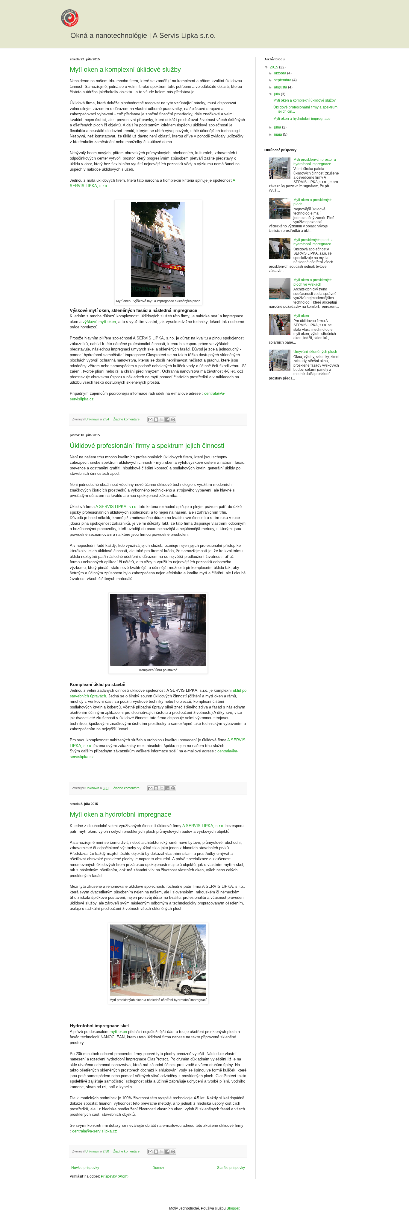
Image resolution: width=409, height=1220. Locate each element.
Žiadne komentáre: (127, 419)
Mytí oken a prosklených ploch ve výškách (313, 282)
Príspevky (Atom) (114, 1176)
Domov (158, 1168)
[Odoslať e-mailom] (150, 420)
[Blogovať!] (156, 420)
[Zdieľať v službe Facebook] (167, 420)
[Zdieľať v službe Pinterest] (173, 420)
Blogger (233, 1208)
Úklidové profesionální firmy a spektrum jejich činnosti (147, 445)
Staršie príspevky (231, 1168)
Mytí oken (301, 316)
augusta (281, 87)
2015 (274, 67)
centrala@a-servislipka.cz (94, 1131)
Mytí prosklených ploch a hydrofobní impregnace (313, 242)
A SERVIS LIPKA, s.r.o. (116, 506)
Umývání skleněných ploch (315, 352)
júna (278, 127)
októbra (280, 73)
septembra (283, 80)
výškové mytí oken (99, 321)
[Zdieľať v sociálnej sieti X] (162, 420)
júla (277, 94)
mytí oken (118, 1031)
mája (278, 134)
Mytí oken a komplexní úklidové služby (125, 69)
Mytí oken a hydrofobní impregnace (120, 814)
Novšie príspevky (85, 1168)
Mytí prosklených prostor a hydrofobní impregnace (314, 161)
